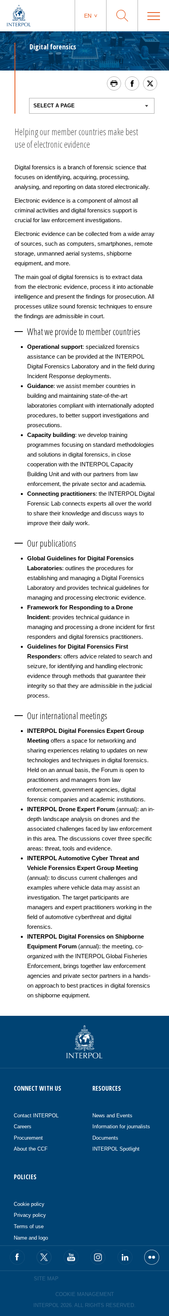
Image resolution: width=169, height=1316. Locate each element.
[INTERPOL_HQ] (151, 1257)
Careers (22, 1126)
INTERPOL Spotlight (116, 1149)
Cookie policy (29, 1204)
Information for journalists (121, 1126)
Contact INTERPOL (36, 1115)
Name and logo (31, 1238)
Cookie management (84, 1294)
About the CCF (31, 1149)
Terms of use (29, 1226)
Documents (105, 1138)
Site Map (46, 1279)
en (88, 16)
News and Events (112, 1115)
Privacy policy (30, 1215)
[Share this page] (132, 83)
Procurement (28, 1138)
